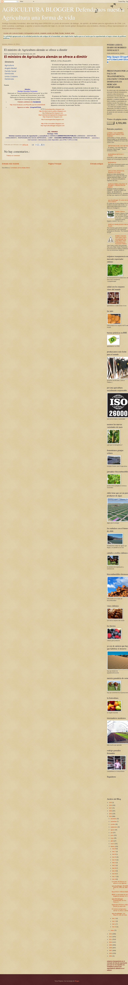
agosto (113, 830)
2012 (110, 936)
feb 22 (114, 862)
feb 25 (114, 857)
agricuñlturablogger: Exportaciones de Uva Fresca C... (119, 900)
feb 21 (114, 865)
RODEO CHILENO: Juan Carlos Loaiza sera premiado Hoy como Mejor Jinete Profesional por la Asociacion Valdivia (120, 239)
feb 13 (114, 918)
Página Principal (54, 164)
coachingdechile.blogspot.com (54, 119)
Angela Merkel (11, 68)
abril (112, 841)
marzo (113, 843)
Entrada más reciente (10, 164)
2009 (110, 945)
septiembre (114, 827)
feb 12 (114, 921)
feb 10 (114, 927)
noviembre (114, 821)
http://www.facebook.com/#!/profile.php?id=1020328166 (27, 104)
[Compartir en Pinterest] (44, 145)
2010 (110, 942)
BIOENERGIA (112, 162)
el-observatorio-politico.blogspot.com (54, 111)
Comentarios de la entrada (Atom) (20, 167)
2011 (110, 939)
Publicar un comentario (13, 155)
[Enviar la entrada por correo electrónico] (32, 144)
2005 (110, 956)
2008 (110, 947)
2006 (110, 953)
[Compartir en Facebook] (42, 145)
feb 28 (114, 849)
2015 (110, 813)
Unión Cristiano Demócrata (11, 77)
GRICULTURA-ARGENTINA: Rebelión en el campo (116, 171)
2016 (110, 811)
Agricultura (9, 65)
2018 (110, 805)
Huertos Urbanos (120, 211)
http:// (41, 111)
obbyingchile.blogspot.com (54, 113)
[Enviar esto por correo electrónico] (36, 145)
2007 (110, 950)
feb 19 (114, 871)
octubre (113, 824)
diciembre (114, 818)
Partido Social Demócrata (10, 72)
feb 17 (114, 876)
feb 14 (114, 879)
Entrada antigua (96, 164)
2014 (110, 816)
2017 (110, 808)
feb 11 (114, 924)
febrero (113, 846)
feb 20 (114, 868)
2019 (110, 802)
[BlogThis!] (38, 145)
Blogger (77, 981)
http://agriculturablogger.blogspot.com (52, 125)
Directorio (9, 62)
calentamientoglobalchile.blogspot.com (54, 115)
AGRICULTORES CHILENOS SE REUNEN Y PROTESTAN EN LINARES (117, 185)
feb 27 (114, 851)
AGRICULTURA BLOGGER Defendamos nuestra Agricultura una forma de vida (63, 13)
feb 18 (114, 873)
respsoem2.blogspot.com (54, 117)
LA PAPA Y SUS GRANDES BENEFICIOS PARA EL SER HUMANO (115, 134)
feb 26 (114, 854)
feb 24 (114, 860)
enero (112, 930)
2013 (110, 934)
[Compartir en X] (40, 145)
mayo (112, 838)
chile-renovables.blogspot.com (54, 123)
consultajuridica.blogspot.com (55, 109)
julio (112, 832)
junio (112, 835)
